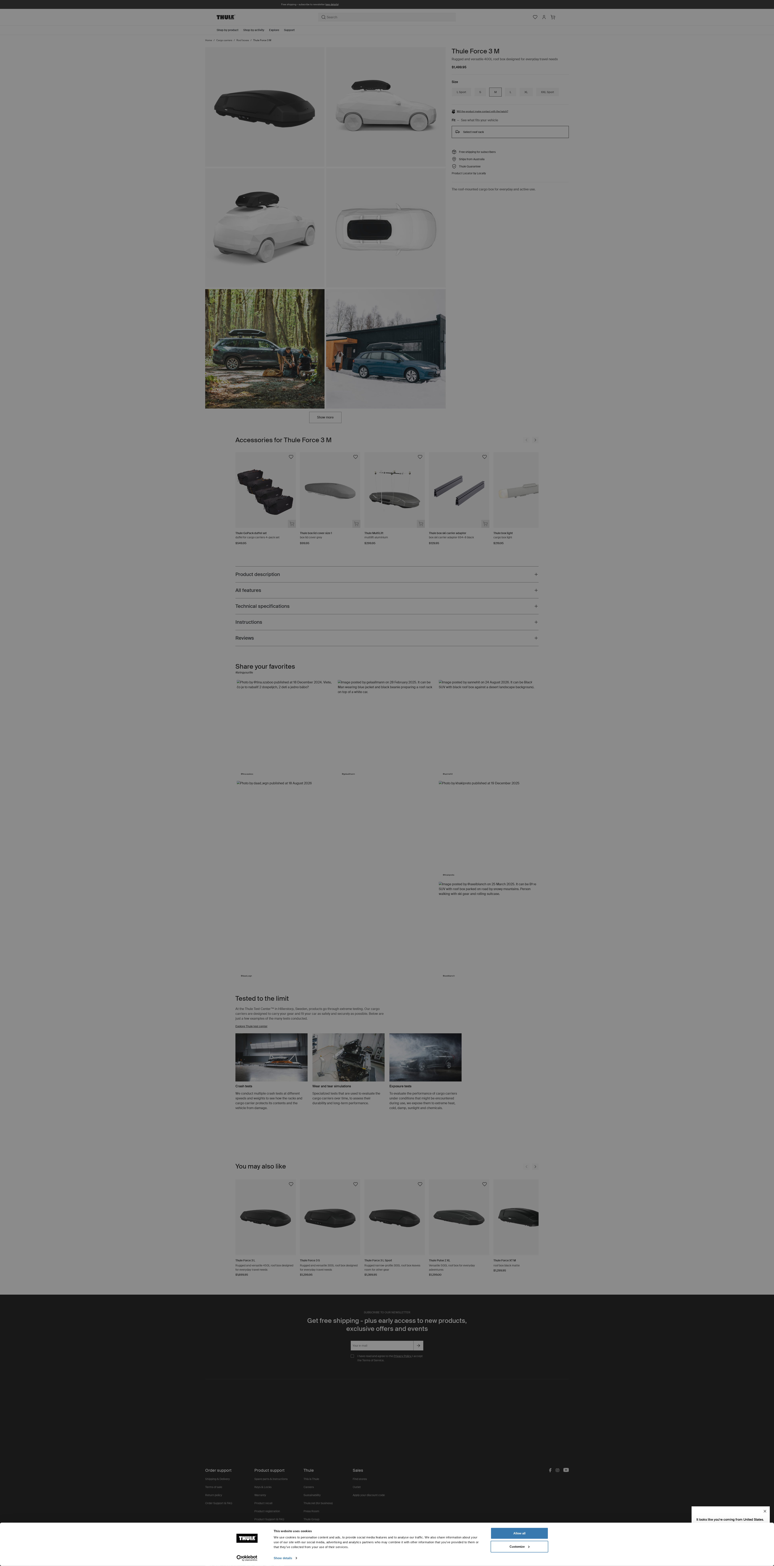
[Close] (765, 1511)
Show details (283, 1558)
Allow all (519, 1533)
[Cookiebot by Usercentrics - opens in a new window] (247, 1558)
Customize (517, 1546)
